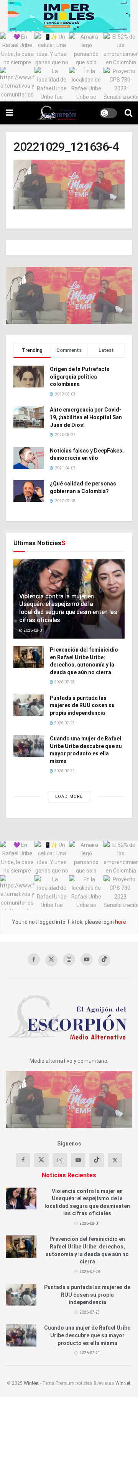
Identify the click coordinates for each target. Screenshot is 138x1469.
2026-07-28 (64, 682)
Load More (69, 796)
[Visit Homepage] (56, 113)
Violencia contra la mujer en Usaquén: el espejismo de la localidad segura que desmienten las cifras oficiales (68, 608)
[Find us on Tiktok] (96, 1160)
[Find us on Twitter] (51, 960)
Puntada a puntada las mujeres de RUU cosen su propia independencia (82, 705)
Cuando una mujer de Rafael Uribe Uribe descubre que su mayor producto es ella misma (87, 1335)
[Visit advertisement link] (69, 16)
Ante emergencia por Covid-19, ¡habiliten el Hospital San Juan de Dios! (86, 417)
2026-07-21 (64, 771)
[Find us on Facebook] (34, 959)
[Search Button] (128, 112)
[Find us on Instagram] (69, 959)
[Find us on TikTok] (104, 960)
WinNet (31, 1383)
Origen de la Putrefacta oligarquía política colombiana (80, 376)
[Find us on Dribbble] (115, 1160)
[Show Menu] (9, 112)
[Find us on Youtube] (86, 959)
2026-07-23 (64, 723)
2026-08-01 (33, 630)
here (120, 922)
